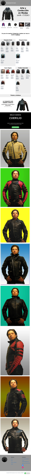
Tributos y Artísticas (13, 462)
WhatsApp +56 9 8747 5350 (26, 463)
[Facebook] (22, 465)
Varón (12, 460)
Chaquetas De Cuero (11, 2)
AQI (24, 472)
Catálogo (17, 34)
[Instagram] (22, 467)
